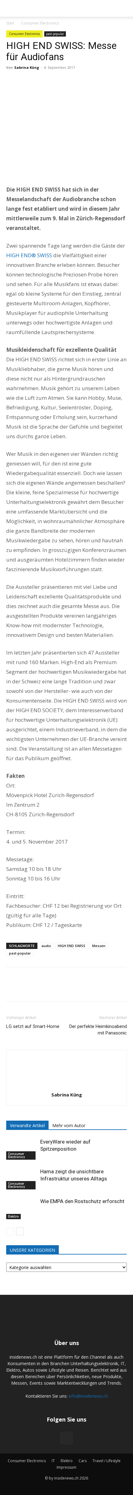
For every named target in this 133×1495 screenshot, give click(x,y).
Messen (98, 945)
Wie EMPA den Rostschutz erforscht (82, 1201)
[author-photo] (66, 1086)
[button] (10, 8)
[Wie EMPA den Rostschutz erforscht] (21, 1208)
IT (53, 1460)
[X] (26, 81)
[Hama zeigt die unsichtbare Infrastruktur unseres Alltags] (21, 1178)
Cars (83, 1460)
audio (46, 945)
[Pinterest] (41, 81)
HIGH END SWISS (71, 945)
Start (10, 23)
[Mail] (66, 1438)
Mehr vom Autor (68, 1125)
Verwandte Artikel (27, 1125)
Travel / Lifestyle (106, 1460)
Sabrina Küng (26, 67)
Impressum (66, 1467)
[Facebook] (12, 81)
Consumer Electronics (40, 23)
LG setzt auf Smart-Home (32, 1026)
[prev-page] (10, 1231)
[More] (69, 81)
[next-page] (20, 1231)
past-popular (55, 34)
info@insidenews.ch (88, 1396)
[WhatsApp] (55, 81)
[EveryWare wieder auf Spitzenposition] (21, 1149)
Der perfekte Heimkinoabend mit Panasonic (98, 1030)
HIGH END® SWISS (29, 255)
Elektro (13, 1216)
